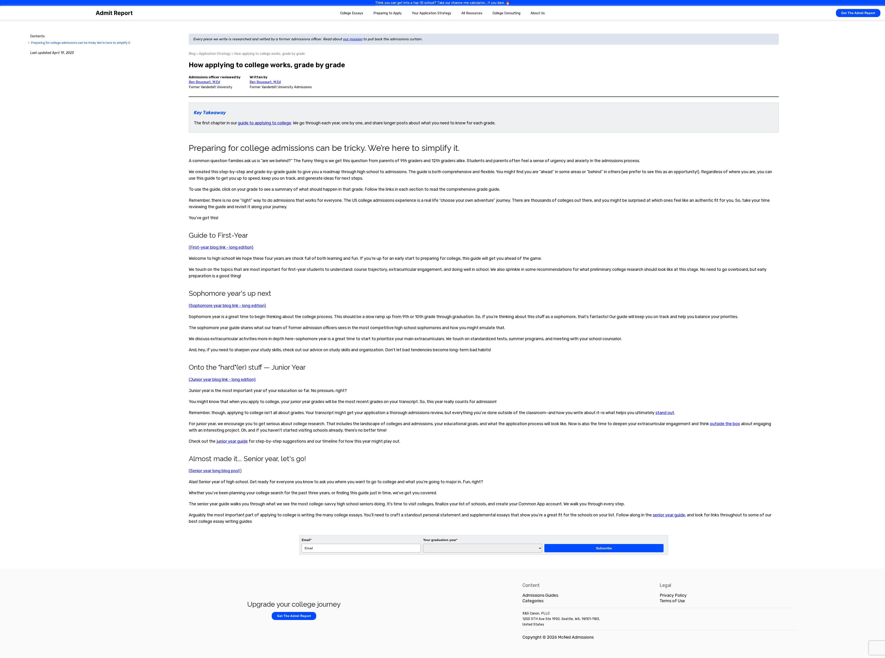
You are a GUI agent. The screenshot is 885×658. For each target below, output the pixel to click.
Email (306, 540)
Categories (532, 600)
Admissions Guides (540, 595)
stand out (664, 412)
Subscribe (604, 548)
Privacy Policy (673, 595)
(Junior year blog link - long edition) (222, 379)
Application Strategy (215, 54)
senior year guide (669, 515)
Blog (192, 54)
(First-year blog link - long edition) (221, 247)
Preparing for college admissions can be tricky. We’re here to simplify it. (81, 42)
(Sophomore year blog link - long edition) (227, 305)
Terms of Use (672, 600)
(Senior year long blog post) (215, 470)
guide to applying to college (264, 123)
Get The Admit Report (858, 13)
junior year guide (232, 441)
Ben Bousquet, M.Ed (204, 82)
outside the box (725, 423)
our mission (353, 39)
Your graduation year (440, 540)
